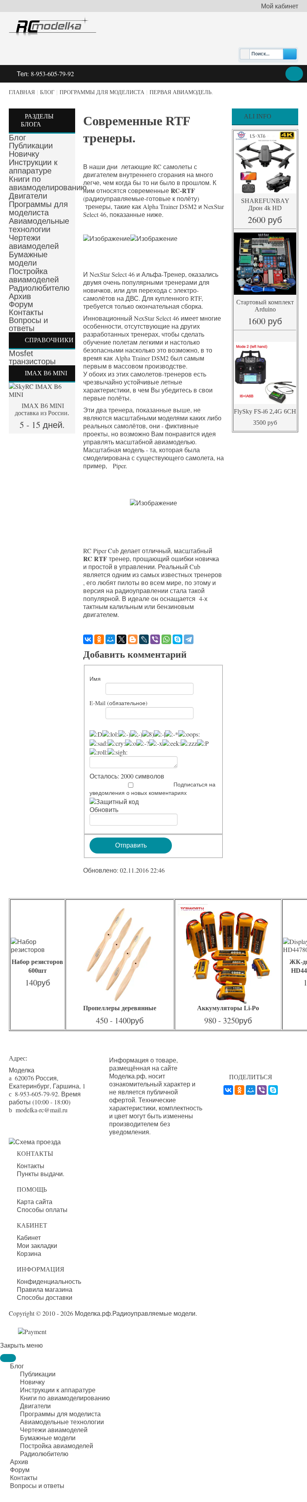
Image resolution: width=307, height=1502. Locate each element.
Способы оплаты (42, 1210)
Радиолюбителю (39, 288)
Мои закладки (37, 1246)
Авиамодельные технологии (39, 225)
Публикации (31, 145)
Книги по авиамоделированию (48, 183)
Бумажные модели (28, 258)
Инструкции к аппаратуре (33, 166)
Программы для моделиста (102, 92)
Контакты (26, 312)
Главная (22, 92)
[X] (121, 639)
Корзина (29, 1254)
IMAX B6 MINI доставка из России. (42, 409)
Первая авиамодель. (181, 92)
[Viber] (155, 639)
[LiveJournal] (144, 639)
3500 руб (265, 422)
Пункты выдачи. (40, 1174)
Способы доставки (44, 1297)
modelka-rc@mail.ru (42, 1110)
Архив (20, 296)
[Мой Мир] (110, 639)
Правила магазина (44, 1289)
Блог (47, 92)
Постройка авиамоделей (34, 275)
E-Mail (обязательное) (119, 703)
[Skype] (177, 639)
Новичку (24, 154)
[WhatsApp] (166, 639)
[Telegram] (188, 639)
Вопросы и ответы (28, 324)
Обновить (104, 809)
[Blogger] (133, 639)
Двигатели (28, 195)
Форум (21, 304)
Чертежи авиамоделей (34, 241)
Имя (95, 678)
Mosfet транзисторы (32, 357)
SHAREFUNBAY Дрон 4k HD (265, 204)
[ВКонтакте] (88, 639)
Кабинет (29, 1238)
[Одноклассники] (99, 639)
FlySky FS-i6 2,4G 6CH (265, 411)
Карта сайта (34, 1202)
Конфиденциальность (49, 1281)
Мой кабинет (279, 6)
